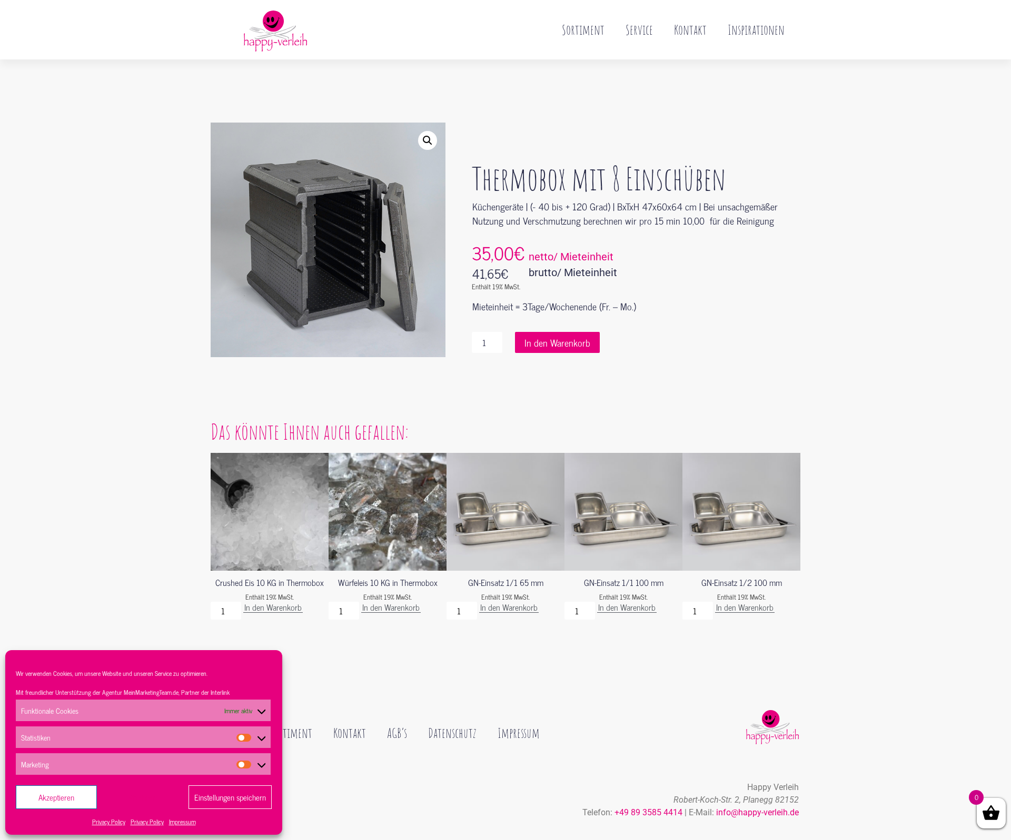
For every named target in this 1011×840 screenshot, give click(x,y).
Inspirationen (756, 29)
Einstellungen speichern (230, 797)
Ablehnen (143, 797)
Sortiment (583, 29)
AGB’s (397, 732)
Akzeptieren (56, 797)
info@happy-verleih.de (757, 812)
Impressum (182, 821)
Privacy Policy (108, 821)
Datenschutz (452, 732)
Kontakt (690, 29)
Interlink (220, 692)
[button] (427, 140)
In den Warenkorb (557, 342)
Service (639, 29)
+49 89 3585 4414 (648, 812)
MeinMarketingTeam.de (151, 692)
